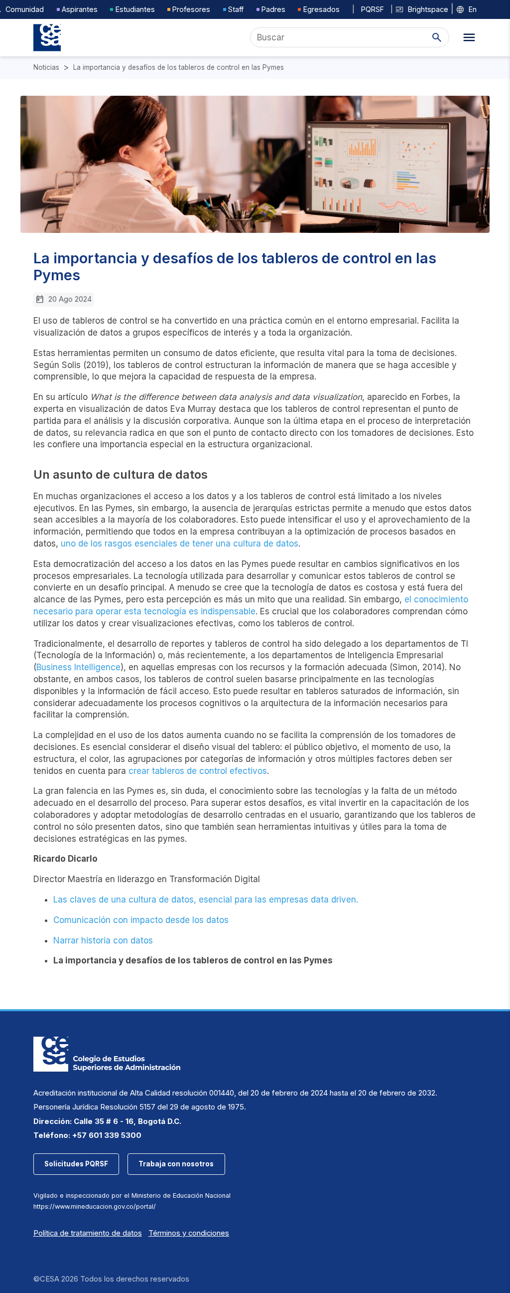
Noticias (46, 67)
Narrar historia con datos (103, 940)
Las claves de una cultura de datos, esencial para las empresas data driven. (205, 900)
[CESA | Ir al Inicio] (47, 37)
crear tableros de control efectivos (197, 771)
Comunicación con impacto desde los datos (141, 920)
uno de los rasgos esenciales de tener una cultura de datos (179, 544)
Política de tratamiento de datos (87, 1233)
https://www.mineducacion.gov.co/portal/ (94, 1206)
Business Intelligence (78, 667)
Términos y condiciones (188, 1233)
